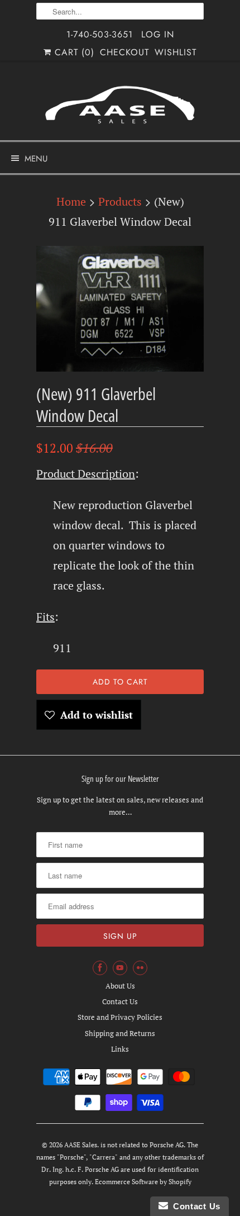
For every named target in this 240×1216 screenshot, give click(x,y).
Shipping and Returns (120, 1033)
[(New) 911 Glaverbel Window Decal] (120, 309)
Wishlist (175, 52)
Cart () (72, 52)
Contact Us (120, 1001)
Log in (157, 34)
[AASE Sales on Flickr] (140, 968)
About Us (120, 986)
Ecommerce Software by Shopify (143, 1181)
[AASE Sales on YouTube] (120, 968)
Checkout (124, 52)
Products (120, 201)
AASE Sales (80, 1145)
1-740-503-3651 (99, 34)
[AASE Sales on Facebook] (100, 968)
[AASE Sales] (120, 105)
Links (120, 1049)
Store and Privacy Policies (120, 1017)
